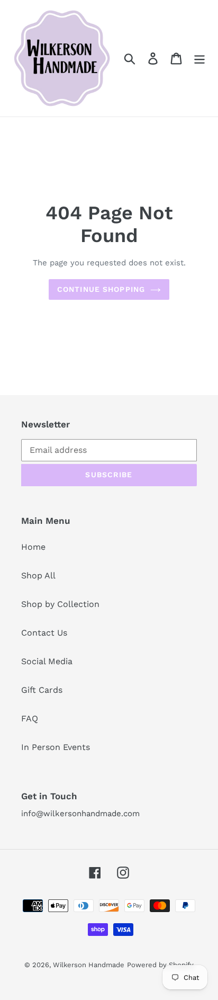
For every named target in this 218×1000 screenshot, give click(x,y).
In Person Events (55, 747)
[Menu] (199, 58)
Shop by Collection (60, 604)
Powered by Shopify (160, 965)
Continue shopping (101, 289)
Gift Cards (41, 690)
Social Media (46, 661)
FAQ (29, 718)
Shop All (38, 575)
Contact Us (44, 633)
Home (33, 547)
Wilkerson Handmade (88, 965)
